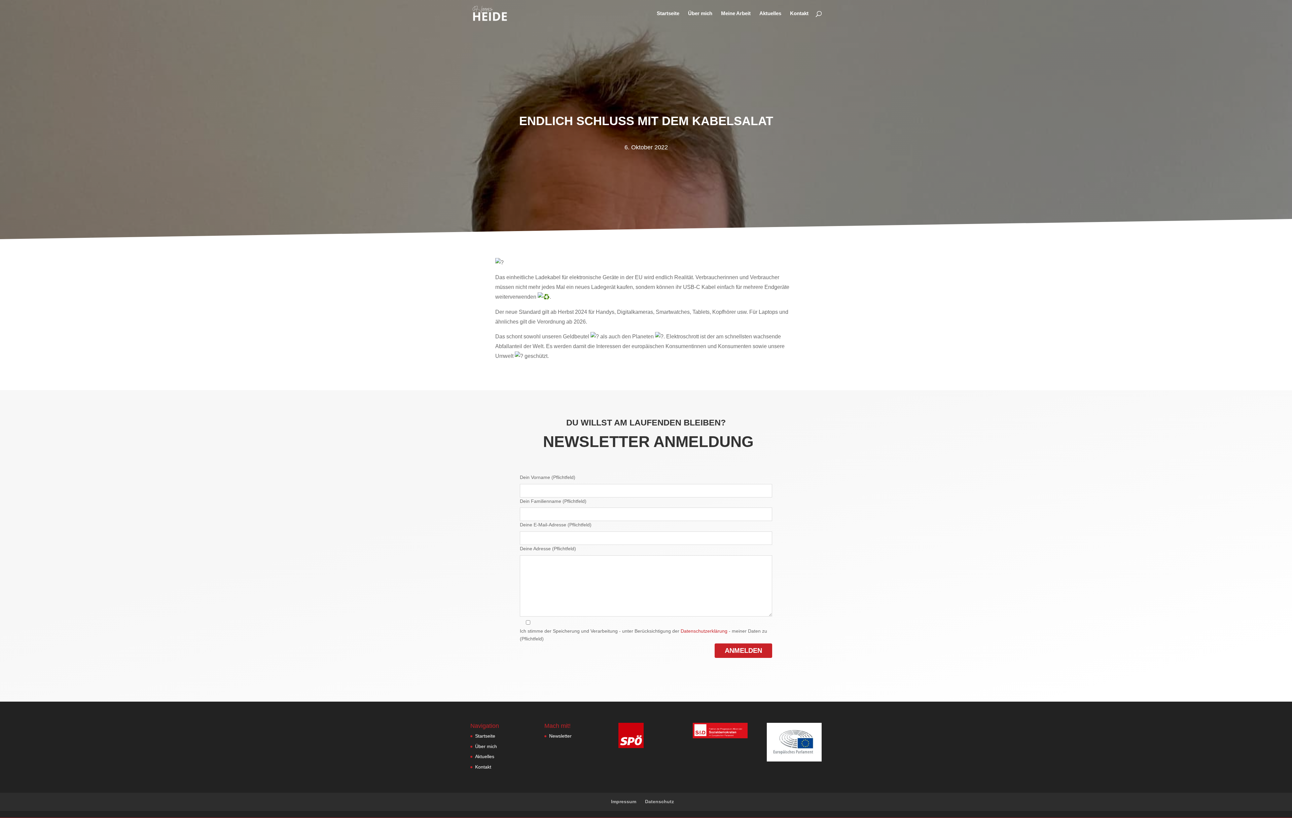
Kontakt (799, 13)
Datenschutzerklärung (704, 631)
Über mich (700, 13)
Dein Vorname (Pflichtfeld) (547, 477)
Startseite (668, 13)
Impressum (623, 801)
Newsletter (560, 736)
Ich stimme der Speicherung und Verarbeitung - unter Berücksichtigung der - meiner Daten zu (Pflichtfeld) (643, 635)
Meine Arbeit (736, 13)
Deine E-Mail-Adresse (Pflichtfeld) (555, 524)
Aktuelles (770, 13)
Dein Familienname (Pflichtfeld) (553, 501)
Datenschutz (659, 801)
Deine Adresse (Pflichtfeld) (548, 548)
